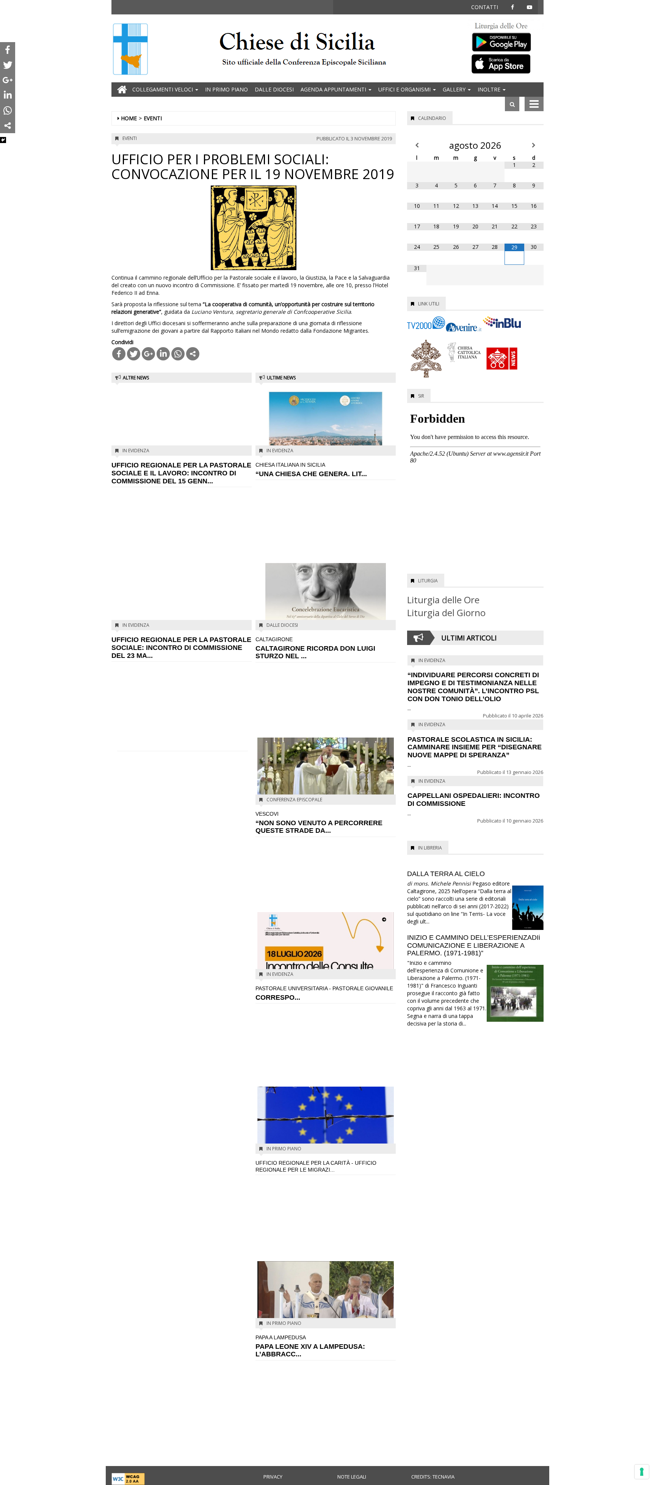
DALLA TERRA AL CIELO (446, 874)
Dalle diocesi (274, 89)
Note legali (351, 1476)
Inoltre (490, 89)
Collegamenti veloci (163, 89)
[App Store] (506, 63)
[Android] (506, 40)
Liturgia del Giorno (446, 612)
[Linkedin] (163, 353)
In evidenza (135, 450)
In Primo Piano (226, 89)
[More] (192, 353)
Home (129, 118)
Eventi (153, 118)
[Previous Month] (416, 145)
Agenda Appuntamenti (334, 89)
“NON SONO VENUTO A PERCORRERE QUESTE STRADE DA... (318, 822)
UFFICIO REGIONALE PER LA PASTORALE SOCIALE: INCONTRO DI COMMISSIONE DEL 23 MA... (181, 647)
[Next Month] (534, 145)
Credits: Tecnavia (432, 1476)
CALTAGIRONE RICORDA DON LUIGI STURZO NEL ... (315, 648)
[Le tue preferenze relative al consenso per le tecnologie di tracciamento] (642, 1472)
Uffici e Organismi (405, 89)
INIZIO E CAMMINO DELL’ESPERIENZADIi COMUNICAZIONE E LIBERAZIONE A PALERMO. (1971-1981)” (473, 945)
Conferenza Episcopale (294, 799)
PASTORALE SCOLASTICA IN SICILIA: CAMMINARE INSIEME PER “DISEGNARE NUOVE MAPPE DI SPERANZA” (474, 747)
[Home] (130, 49)
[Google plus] (148, 353)
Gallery (455, 89)
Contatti (484, 7)
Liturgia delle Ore (443, 599)
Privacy (272, 1476)
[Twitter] (133, 353)
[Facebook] (118, 353)
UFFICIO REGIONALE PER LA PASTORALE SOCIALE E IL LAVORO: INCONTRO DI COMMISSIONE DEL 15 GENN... (181, 473)
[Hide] (3, 140)
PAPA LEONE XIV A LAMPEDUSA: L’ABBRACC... (310, 1346)
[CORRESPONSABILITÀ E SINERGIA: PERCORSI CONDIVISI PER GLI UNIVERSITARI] (325, 945)
